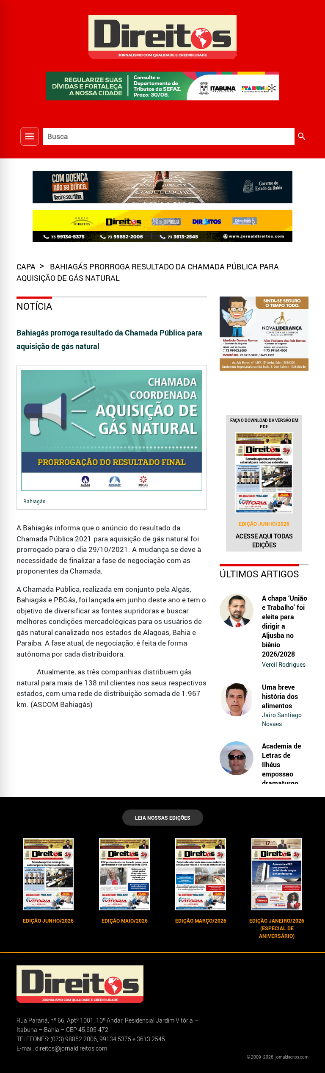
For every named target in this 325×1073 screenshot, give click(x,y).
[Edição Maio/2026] (124, 874)
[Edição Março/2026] (200, 874)
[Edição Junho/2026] (264, 472)
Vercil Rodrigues (284, 664)
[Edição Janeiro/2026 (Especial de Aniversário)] (276, 874)
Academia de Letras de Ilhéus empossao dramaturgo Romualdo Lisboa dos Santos (281, 778)
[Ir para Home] (162, 36)
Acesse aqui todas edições (264, 540)
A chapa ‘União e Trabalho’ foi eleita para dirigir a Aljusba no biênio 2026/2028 (284, 626)
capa (27, 266)
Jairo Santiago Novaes (282, 719)
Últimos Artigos (259, 574)
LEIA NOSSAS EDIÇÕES (162, 817)
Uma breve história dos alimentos (280, 696)
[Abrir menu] (29, 136)
